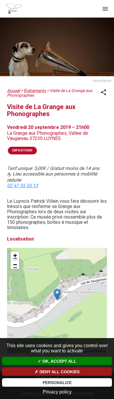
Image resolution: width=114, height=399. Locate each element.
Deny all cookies (59, 371)
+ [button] (15, 255)
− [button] (15, 264)
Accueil (13, 90)
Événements (35, 90)
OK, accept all (58, 361)
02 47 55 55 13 (22, 185)
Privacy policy (57, 391)
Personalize (57, 382)
